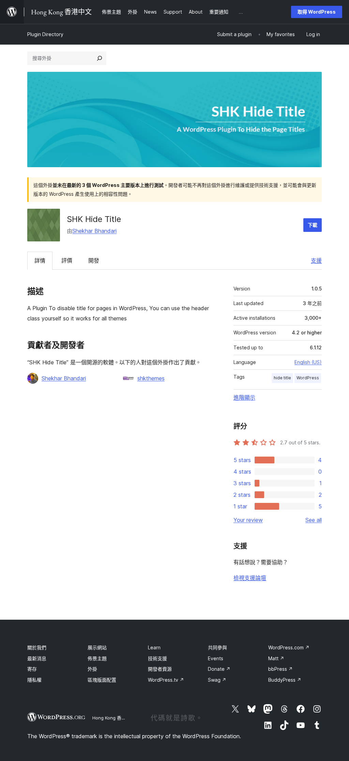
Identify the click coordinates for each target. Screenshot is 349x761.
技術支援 (157, 658)
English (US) (308, 362)
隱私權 (34, 680)
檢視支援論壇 (249, 577)
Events (215, 658)
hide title (282, 377)
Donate (219, 669)
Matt (276, 658)
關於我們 (36, 647)
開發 (93, 260)
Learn (154, 647)
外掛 (92, 669)
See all (313, 520)
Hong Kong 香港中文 (113, 717)
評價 (66, 260)
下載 (312, 225)
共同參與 (217, 647)
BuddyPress (284, 680)
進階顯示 (244, 397)
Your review (248, 520)
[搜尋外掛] (99, 58)
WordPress (308, 377)
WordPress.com (288, 647)
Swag (217, 680)
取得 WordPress (317, 12)
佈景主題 (97, 658)
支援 (316, 260)
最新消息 (36, 658)
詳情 (39, 260)
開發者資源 (160, 669)
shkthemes (151, 378)
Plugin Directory (45, 34)
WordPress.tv (166, 680)
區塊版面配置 (102, 680)
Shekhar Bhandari (94, 230)
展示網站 (97, 647)
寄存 (32, 669)
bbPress (280, 669)
